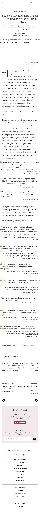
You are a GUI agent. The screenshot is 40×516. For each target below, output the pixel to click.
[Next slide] (36, 400)
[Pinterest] (23, 455)
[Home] (7, 3)
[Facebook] (20, 455)
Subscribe (20, 423)
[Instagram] (16, 455)
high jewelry (29, 345)
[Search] (32, 3)
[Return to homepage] (20, 450)
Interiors (20, 462)
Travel (20, 465)
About (20, 500)
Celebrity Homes (20, 468)
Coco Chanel (18, 345)
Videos (20, 491)
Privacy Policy (20, 503)
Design (20, 477)
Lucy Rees (21, 33)
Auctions (20, 481)
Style (20, 474)
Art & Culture (20, 459)
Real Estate (20, 471)
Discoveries (20, 488)
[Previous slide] (4, 400)
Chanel (9, 345)
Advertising (20, 494)
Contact (20, 506)
